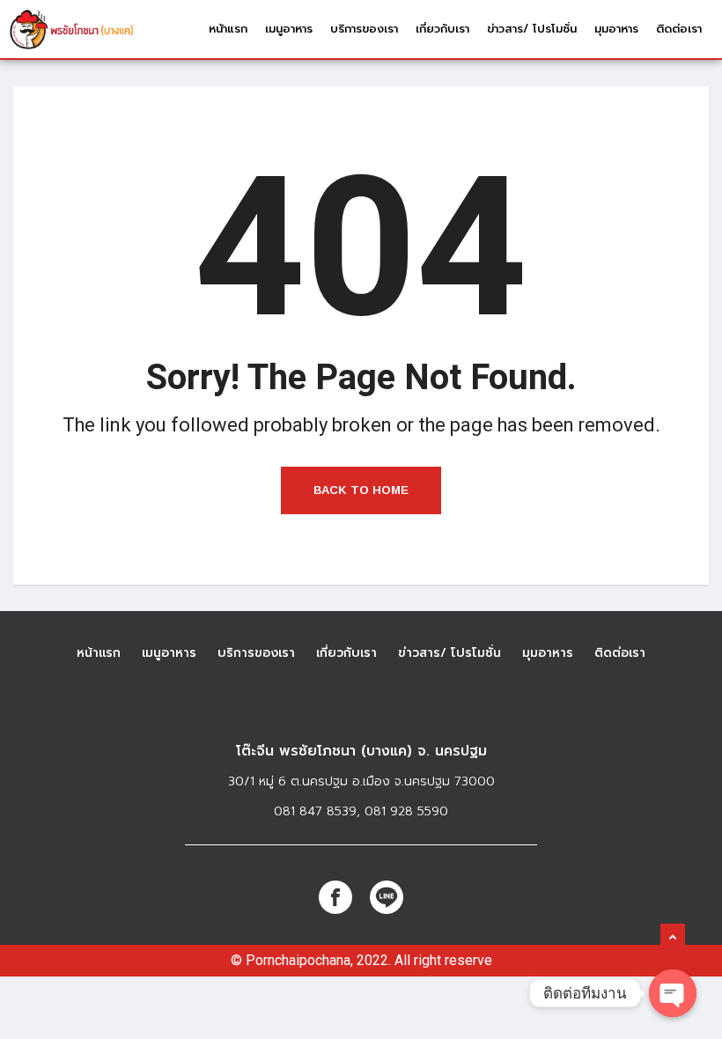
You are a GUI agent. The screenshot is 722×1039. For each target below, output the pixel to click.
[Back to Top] (672, 938)
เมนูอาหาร (289, 28)
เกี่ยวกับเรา (442, 28)
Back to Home (361, 490)
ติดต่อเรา (679, 28)
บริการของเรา (364, 28)
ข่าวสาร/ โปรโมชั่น (532, 28)
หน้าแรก (228, 28)
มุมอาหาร (616, 28)
